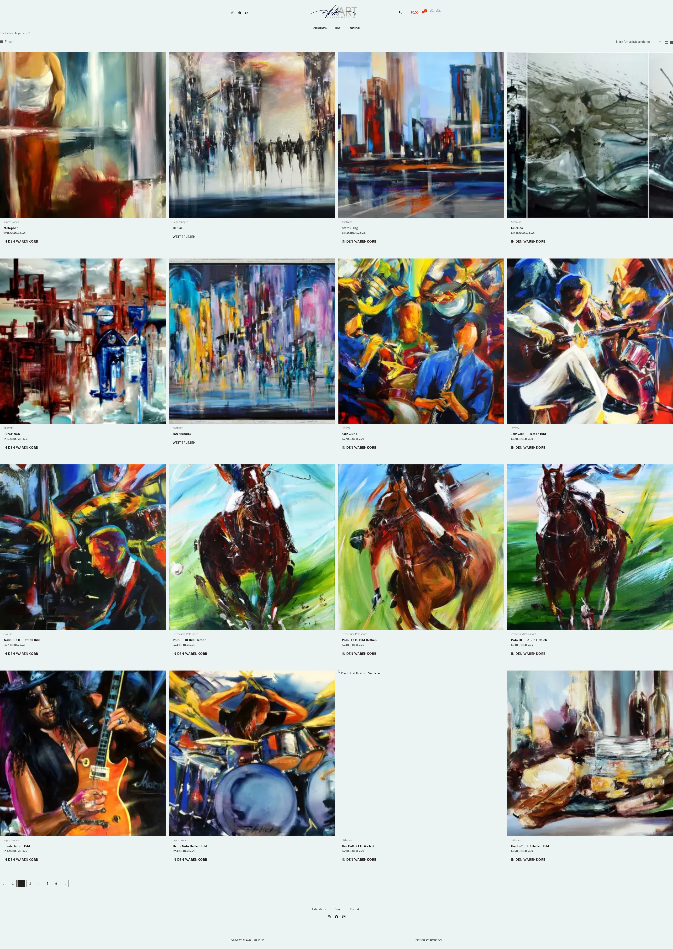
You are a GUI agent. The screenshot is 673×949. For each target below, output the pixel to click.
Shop (338, 27)
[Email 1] (246, 12)
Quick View (82, 215)
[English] (433, 10)
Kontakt (355, 27)
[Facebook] (239, 12)
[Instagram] (232, 12)
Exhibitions (320, 27)
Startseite (6, 33)
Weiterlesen (184, 237)
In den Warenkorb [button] (21, 241)
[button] (400, 12)
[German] (439, 10)
